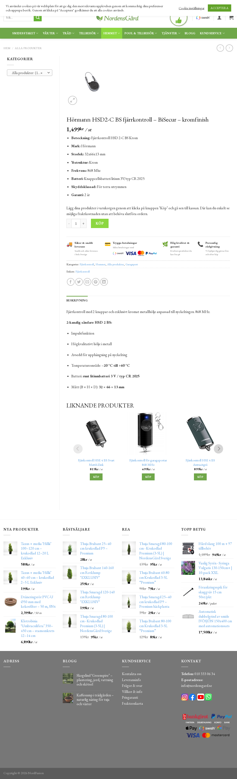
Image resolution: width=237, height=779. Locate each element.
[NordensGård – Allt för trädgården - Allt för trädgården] (118, 17)
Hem (6, 48)
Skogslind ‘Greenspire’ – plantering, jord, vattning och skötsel (95, 680)
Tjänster (169, 33)
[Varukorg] (231, 17)
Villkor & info (132, 691)
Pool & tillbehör (139, 33)
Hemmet (110, 33)
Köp (100, 223)
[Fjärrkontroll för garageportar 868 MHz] (148, 433)
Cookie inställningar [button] (191, 8)
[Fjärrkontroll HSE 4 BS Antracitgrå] (200, 433)
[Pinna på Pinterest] (96, 282)
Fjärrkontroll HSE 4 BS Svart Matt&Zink (96, 462)
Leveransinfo (131, 679)
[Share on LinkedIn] (104, 282)
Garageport (131, 264)
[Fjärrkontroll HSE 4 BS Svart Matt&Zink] (96, 433)
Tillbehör (87, 33)
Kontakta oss (131, 673)
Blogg (190, 33)
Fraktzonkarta (132, 703)
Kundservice (211, 33)
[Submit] (38, 18)
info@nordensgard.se (196, 685)
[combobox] (29, 72)
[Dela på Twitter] (79, 282)
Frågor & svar (132, 685)
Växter (49, 33)
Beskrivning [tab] (77, 300)
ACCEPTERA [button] (219, 8)
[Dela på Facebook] (71, 282)
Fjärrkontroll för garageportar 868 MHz (148, 462)
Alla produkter (28, 48)
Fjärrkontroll (87, 264)
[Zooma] (72, 100)
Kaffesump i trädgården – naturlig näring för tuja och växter (95, 699)
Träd (66, 33)
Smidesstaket (23, 33)
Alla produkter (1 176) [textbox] (28, 72)
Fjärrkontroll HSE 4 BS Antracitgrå (200, 462)
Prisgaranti (130, 697)
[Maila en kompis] (87, 282)
